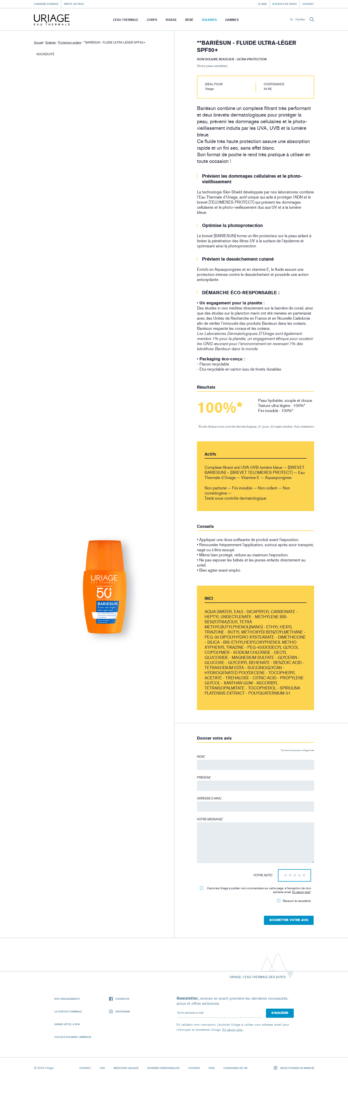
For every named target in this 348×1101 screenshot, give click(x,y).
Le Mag (262, 3)
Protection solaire (69, 42)
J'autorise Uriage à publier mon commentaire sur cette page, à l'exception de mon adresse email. (259, 890)
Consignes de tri (235, 1067)
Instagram (122, 1011)
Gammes (232, 20)
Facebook (122, 998)
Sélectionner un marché (296, 1067)
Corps (152, 20)
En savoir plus (301, 892)
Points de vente (286, 3)
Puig (212, 1067)
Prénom (204, 777)
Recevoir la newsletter (297, 901)
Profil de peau (74, 3)
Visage (171, 20)
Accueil (38, 42)
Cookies (194, 1067)
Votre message (210, 819)
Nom (201, 756)
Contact (308, 3)
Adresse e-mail (209, 798)
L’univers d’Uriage (46, 3)
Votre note (263, 875)
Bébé (189, 20)
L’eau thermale (125, 20)
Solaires (209, 20)
